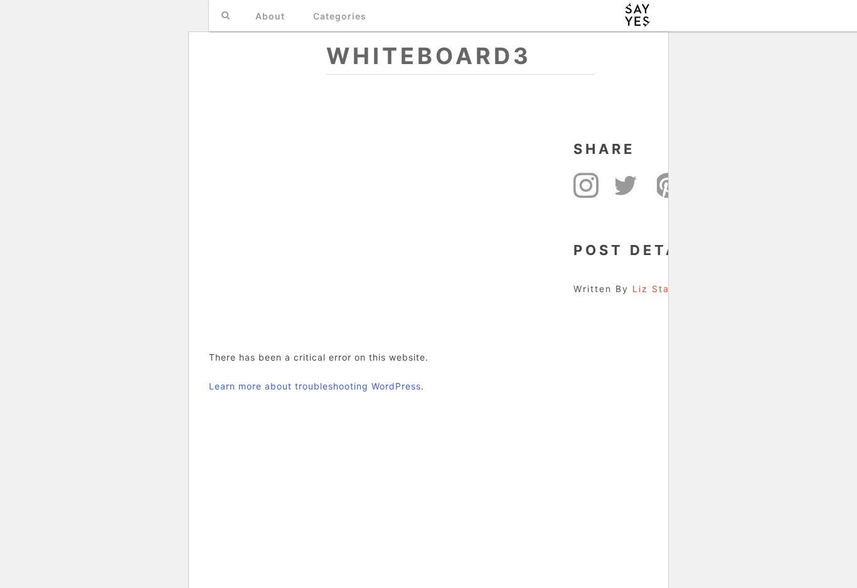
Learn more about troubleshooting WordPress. (316, 386)
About (270, 16)
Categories (339, 16)
